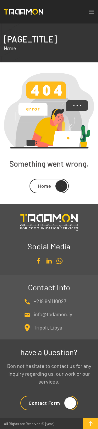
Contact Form (44, 403)
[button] (90, 423)
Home (44, 186)
